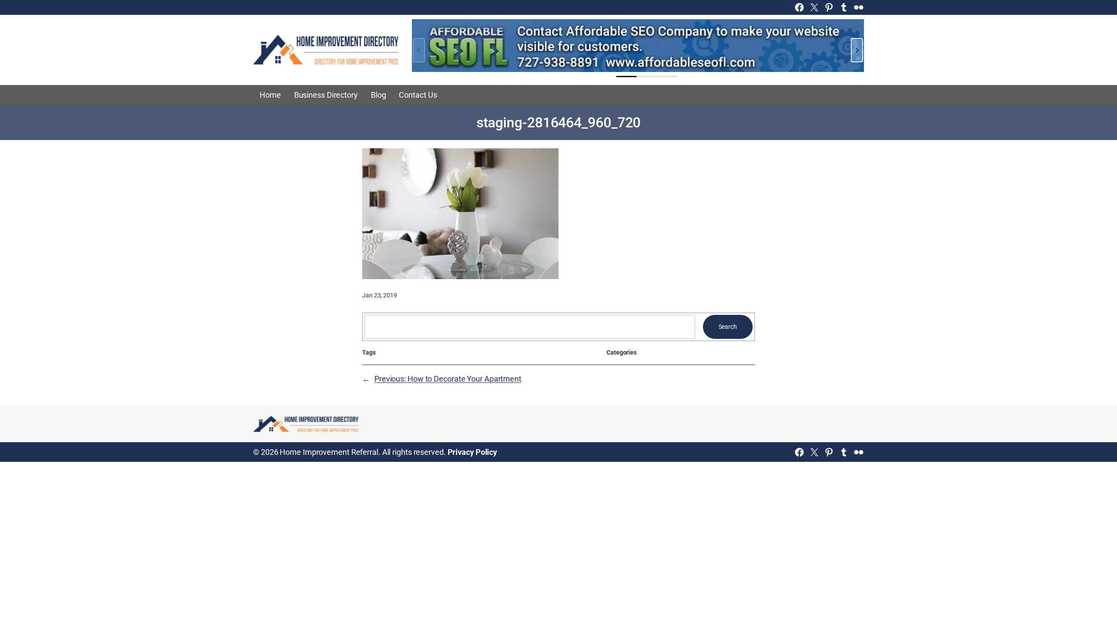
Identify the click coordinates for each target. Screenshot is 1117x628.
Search (728, 326)
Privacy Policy (472, 452)
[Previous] (419, 50)
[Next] (857, 50)
